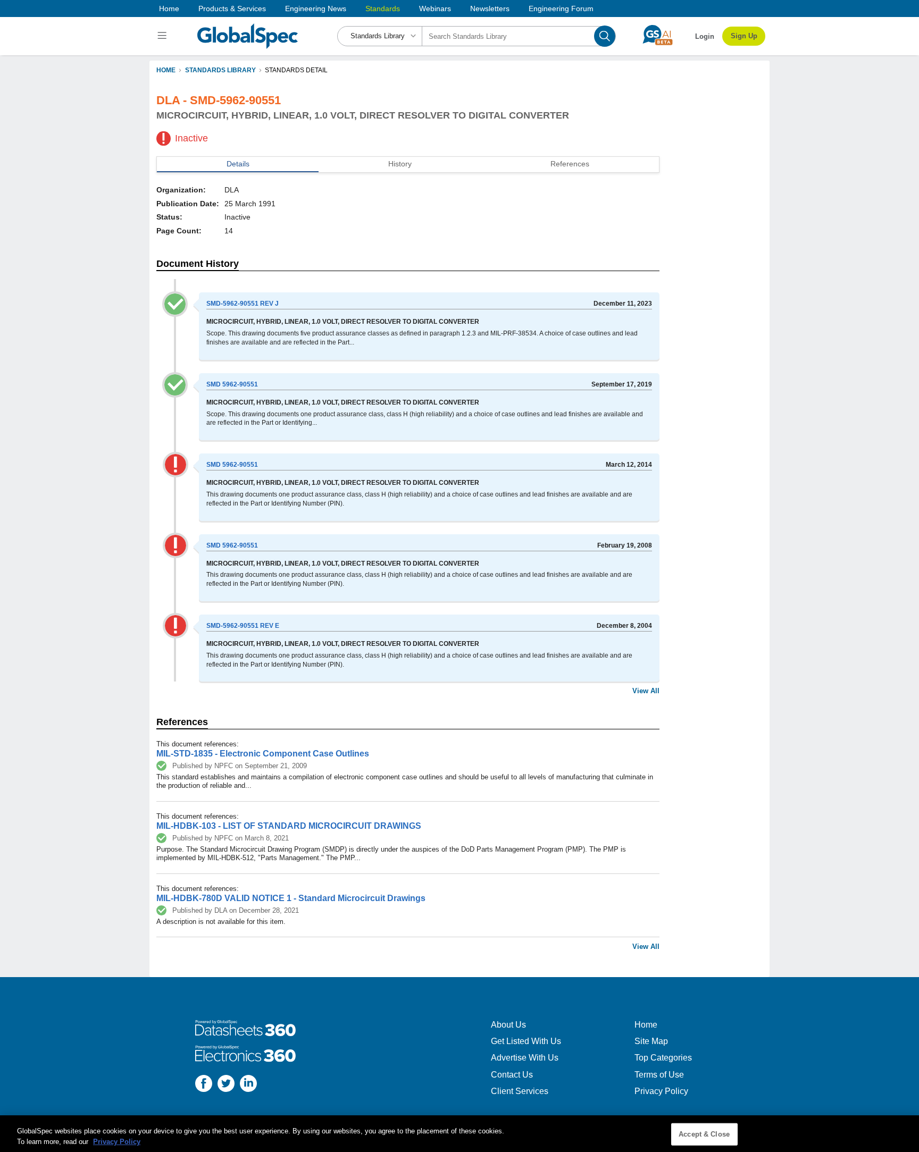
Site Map (651, 1041)
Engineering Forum (561, 8)
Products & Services (232, 8)
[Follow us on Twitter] (226, 1085)
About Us (508, 1024)
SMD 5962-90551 (232, 384)
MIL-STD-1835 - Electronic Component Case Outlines (262, 753)
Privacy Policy (661, 1091)
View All (645, 691)
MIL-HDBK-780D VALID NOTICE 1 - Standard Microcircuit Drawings (290, 898)
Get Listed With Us (526, 1041)
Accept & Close (704, 1134)
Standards (382, 8)
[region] (459, 1133)
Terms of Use (659, 1074)
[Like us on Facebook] (203, 1085)
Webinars (435, 8)
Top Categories (663, 1057)
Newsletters (489, 8)
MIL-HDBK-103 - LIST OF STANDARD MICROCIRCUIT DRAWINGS (288, 825)
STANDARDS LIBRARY (220, 70)
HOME (166, 70)
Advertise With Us (524, 1057)
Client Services (519, 1091)
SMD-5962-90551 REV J (242, 303)
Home (169, 8)
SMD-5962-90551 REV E (242, 625)
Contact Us (512, 1074)
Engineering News (315, 8)
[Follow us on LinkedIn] (248, 1085)
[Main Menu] (163, 36)
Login (704, 36)
